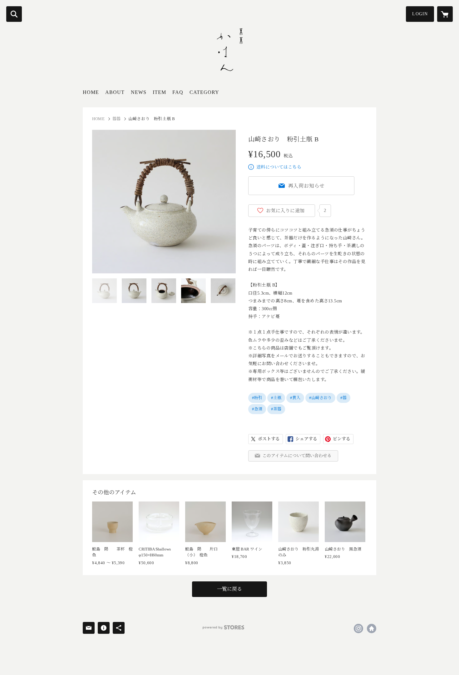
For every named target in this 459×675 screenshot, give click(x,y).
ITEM (159, 92)
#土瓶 (276, 397)
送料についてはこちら (278, 167)
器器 (116, 118)
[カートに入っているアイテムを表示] (445, 14)
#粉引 (257, 397)
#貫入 (295, 397)
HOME (91, 92)
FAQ (177, 92)
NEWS (138, 92)
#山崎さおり (320, 397)
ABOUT (115, 92)
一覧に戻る (229, 589)
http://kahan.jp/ (371, 628)
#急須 (257, 409)
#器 (343, 397)
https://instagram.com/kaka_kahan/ (358, 628)
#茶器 (276, 409)
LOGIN (420, 14)
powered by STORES (223, 627)
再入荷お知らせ (306, 185)
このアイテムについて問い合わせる (297, 455)
